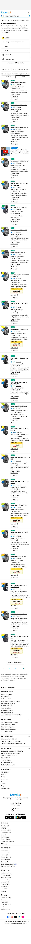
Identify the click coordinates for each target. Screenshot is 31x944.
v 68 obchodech (14, 628)
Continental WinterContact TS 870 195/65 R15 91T (20, 275)
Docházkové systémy (6, 694)
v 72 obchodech (14, 119)
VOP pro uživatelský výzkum (8, 866)
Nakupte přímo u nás (6, 857)
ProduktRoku (4, 902)
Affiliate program (5, 886)
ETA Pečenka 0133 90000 (7, 762)
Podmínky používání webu (19, 923)
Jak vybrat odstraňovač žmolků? (9, 739)
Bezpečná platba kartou (7, 864)
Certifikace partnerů (6, 904)
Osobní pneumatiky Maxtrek (8, 727)
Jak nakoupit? (4, 850)
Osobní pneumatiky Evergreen (8, 729)
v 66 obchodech (14, 548)
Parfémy (3, 775)
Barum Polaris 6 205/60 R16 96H (19, 406)
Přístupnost (4, 844)
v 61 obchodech (14, 398)
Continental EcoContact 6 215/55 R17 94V (19, 304)
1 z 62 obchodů (14, 524)
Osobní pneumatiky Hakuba (8, 725)
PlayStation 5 (4, 779)
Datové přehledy (5, 884)
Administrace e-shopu (6, 873)
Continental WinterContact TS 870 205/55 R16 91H (15, 192)
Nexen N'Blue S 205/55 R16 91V (19, 207)
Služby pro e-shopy (6, 877)
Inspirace (3, 907)
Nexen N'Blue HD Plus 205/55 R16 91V (19, 359)
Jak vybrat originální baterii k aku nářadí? (11, 741)
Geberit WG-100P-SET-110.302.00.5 (9, 756)
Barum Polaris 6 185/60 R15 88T (19, 614)
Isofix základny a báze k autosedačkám (10, 701)
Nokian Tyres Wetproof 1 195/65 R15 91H (20, 458)
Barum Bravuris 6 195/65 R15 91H (19, 252)
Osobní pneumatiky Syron (7, 731)
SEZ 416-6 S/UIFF (5, 758)
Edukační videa (5, 889)
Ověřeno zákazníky (5, 898)
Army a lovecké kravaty (7, 712)
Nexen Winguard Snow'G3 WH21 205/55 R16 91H (19, 586)
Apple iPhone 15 (5, 772)
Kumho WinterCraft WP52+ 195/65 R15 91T (19, 429)
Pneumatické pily (5, 697)
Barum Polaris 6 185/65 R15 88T (19, 505)
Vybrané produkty (6, 748)
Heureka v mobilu (5, 853)
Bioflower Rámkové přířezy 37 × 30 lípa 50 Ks (12, 751)
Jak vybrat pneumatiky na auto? (19, 150)
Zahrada (3, 784)
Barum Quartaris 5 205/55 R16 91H (20, 329)
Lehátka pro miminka (6, 699)
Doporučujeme (5, 769)
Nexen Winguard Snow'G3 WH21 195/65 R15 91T (19, 383)
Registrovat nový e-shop (7, 875)
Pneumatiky (16, 20)
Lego (2, 781)
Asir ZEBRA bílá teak (6, 760)
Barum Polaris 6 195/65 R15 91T (19, 82)
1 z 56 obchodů (14, 655)
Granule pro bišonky (6, 708)
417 (24, 669)
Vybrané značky (6, 720)
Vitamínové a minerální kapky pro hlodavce (11, 715)
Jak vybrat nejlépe (7, 736)
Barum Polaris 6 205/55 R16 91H (19, 230)
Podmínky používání (6, 830)
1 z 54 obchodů (14, 449)
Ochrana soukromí (5, 862)
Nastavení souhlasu (6, 860)
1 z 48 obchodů (14, 348)
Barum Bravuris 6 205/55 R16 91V (19, 127)
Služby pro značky (5, 882)
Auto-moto (9, 20)
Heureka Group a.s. (19, 921)
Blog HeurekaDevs (5, 839)
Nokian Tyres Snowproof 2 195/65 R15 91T (19, 533)
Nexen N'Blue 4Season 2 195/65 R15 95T (20, 637)
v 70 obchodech (14, 244)
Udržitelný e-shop (5, 909)
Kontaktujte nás (16, 805)
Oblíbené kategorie (7, 692)
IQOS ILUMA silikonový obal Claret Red (10, 753)
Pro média (3, 835)
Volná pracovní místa (6, 832)
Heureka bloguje (5, 837)
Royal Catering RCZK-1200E (8, 765)
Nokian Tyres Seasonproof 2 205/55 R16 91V (20, 482)
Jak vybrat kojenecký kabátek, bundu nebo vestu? (13, 743)
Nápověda (3, 891)
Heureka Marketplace (6, 880)
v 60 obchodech (14, 497)
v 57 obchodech (14, 321)
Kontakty (3, 828)
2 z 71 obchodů (14, 295)
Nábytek (3, 786)
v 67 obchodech (14, 141)
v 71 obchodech (14, 175)
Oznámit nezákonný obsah (7, 841)
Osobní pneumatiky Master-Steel (9, 722)
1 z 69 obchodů (14, 575)
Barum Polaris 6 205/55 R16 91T (19, 105)
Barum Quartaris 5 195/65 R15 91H (20, 161)
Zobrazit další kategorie (15, 63)
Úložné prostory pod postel (8, 703)
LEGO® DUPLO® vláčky (7, 706)
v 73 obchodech (14, 97)
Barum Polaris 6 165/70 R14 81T (19, 556)
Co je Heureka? (5, 826)
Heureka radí (4, 855)
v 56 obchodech (14, 222)
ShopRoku (3, 900)
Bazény (3, 777)
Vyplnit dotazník (15, 811)
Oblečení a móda (5, 788)
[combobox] (15, 16)
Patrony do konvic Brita (7, 710)
